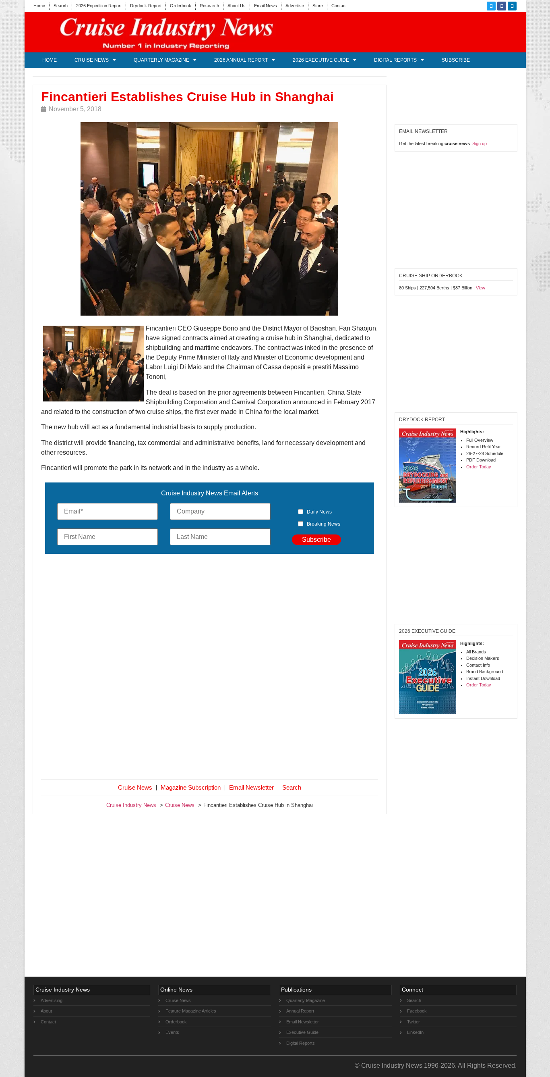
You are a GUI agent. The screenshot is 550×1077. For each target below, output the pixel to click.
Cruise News (91, 60)
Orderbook (180, 5)
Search (61, 5)
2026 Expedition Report (99, 5)
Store (317, 5)
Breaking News (323, 524)
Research (209, 5)
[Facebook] (501, 6)
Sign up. (480, 143)
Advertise (294, 5)
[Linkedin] (512, 6)
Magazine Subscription (191, 787)
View (480, 287)
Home (39, 5)
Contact (339, 5)
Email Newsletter (251, 787)
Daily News (319, 512)
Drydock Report (145, 5)
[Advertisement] (209, 668)
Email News (265, 5)
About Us (236, 5)
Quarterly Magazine (161, 60)
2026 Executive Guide (321, 60)
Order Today (478, 466)
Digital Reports (395, 60)
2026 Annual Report (241, 60)
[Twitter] (491, 6)
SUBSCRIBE (456, 60)
